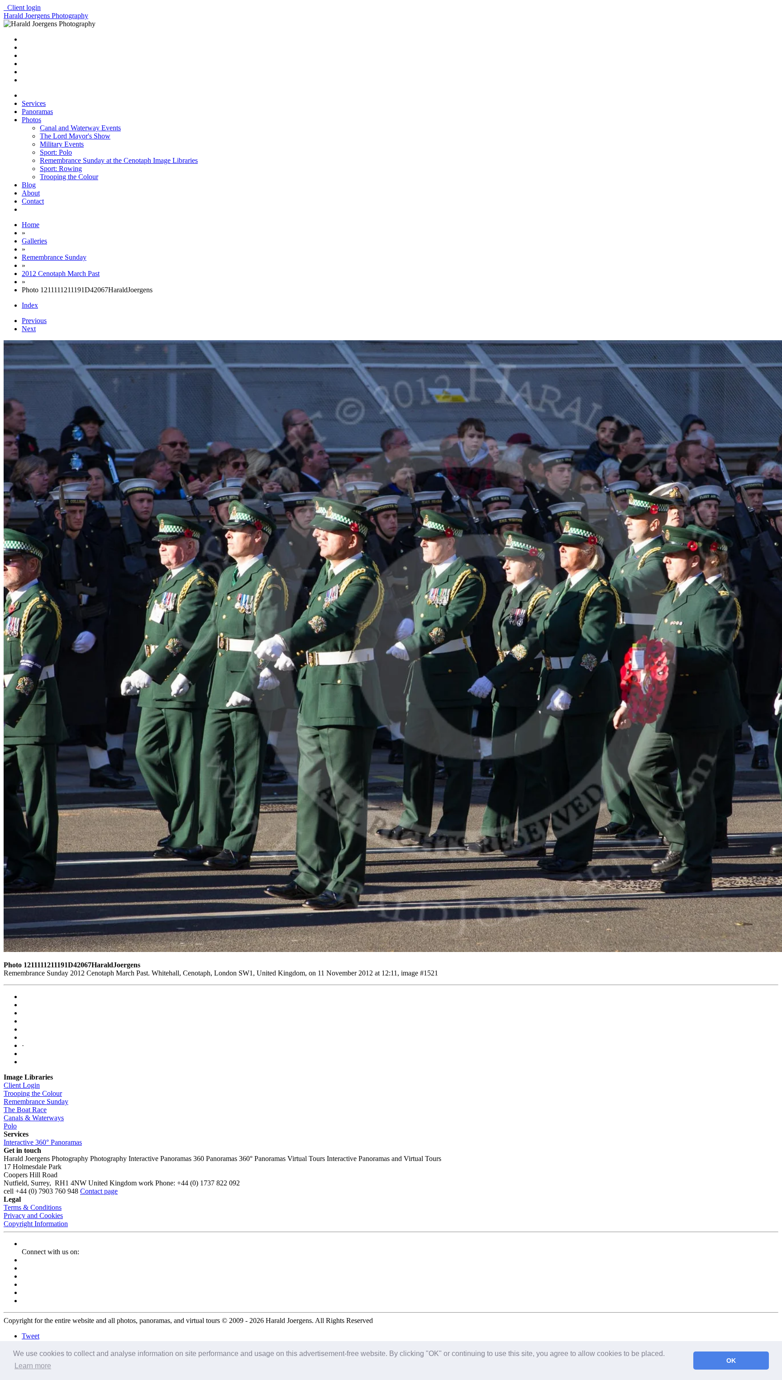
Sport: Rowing (61, 168)
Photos (31, 120)
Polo (10, 1126)
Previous (34, 320)
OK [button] (731, 1360)
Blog (29, 185)
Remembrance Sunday (36, 1101)
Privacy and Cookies (33, 1215)
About (31, 193)
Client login (22, 7)
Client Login (22, 1085)
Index (30, 305)
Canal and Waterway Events (80, 128)
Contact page (99, 1191)
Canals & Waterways (34, 1118)
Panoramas (37, 111)
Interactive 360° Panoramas (43, 1142)
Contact (33, 201)
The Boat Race (25, 1110)
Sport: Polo (56, 152)
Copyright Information (36, 1224)
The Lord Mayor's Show (75, 136)
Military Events (62, 144)
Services (34, 103)
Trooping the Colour (69, 177)
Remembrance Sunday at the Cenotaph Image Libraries (119, 160)
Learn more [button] (32, 1366)
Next (29, 329)
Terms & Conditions (33, 1207)
